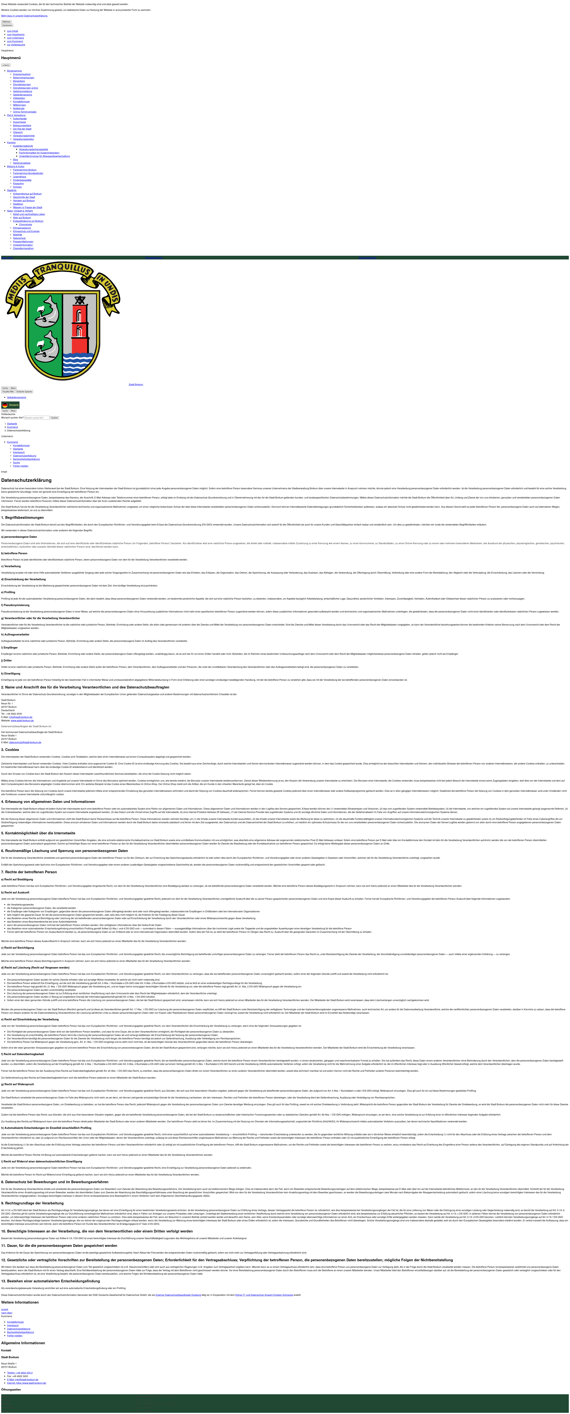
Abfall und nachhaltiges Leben (29, 214)
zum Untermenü (15, 37)
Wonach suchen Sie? (12, 417)
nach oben (6, 1312)
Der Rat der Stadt (22, 128)
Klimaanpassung (22, 227)
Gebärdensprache (22, 94)
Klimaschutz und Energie (26, 231)
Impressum (19, 452)
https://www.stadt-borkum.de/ (26, 1383)
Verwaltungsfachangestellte (33, 149)
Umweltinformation (23, 245)
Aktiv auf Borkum (22, 217)
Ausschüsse (19, 122)
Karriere (11, 142)
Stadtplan (18, 204)
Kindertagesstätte (22, 180)
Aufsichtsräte (20, 118)
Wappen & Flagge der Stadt (27, 207)
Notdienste (18, 108)
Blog (15, 159)
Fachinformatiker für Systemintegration (39, 152)
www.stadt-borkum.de (22, 720)
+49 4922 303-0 (20, 1372)
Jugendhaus (19, 176)
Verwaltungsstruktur (23, 139)
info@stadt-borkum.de (20, 717)
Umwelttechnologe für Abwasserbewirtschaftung (44, 156)
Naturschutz (19, 238)
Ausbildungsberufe (23, 146)
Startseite (12, 423)
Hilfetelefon (19, 98)
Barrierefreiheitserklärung (26, 459)
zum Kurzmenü (15, 41)
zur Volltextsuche (16, 44)
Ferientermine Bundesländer (28, 173)
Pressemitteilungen (23, 241)
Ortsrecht (18, 132)
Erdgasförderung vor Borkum (28, 221)
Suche (16, 462)
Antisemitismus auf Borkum (27, 193)
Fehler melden (20, 466)
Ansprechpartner (22, 74)
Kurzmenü (12, 427)
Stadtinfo (11, 190)
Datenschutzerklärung (18, 430)
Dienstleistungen (22, 84)
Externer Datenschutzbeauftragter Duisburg (178, 1295)
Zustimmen (7, 25)
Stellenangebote (21, 163)
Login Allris (7, 257)
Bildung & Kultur (15, 166)
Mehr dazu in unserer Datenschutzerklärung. (24, 15)
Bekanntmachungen (23, 77)
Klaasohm (18, 183)
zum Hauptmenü (15, 34)
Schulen (17, 187)
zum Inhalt (12, 31)
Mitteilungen (19, 105)
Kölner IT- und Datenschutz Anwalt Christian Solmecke (264, 1295)
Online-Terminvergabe (24, 111)
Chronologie (25, 224)
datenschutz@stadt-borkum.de (25, 742)
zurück (4, 1309)
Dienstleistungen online (25, 88)
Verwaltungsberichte (24, 135)
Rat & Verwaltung (16, 115)
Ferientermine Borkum (25, 169)
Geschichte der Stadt (24, 197)
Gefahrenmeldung (22, 91)
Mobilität (17, 234)
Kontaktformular (21, 101)
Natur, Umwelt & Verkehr (20, 210)
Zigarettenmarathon (23, 248)
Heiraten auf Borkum (24, 200)
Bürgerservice (14, 70)
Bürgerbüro (19, 81)
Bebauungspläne (22, 125)
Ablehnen (6, 22)
